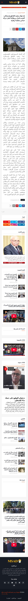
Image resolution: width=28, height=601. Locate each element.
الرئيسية (19, 598)
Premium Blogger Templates (18, 596)
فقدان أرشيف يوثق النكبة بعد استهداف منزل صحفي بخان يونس (10, 462)
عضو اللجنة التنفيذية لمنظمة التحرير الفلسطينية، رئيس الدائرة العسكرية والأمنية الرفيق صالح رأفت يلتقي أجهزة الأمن (15, 519)
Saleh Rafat (23, 390)
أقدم (3, 211)
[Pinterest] (17, 29)
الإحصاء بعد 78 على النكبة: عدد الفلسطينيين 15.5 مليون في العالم (10, 454)
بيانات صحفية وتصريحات (12, 12)
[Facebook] (23, 29)
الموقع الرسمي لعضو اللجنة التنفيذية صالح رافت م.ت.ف (11, 593)
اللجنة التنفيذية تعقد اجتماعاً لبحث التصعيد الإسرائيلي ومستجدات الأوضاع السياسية (10, 295)
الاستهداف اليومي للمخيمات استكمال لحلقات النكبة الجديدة (10, 431)
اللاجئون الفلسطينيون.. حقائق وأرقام (10, 438)
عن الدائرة (14, 598)
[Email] (13, 29)
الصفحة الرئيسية (21, 12)
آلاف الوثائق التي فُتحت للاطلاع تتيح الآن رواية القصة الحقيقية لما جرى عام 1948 (10, 469)
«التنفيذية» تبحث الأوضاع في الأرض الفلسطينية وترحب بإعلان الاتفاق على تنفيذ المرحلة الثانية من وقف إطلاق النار (10, 277)
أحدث (24, 211)
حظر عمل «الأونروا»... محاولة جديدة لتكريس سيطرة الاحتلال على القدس (10, 424)
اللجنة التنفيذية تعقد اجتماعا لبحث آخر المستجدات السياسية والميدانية (10, 287)
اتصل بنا (8, 598)
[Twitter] (20, 29)
